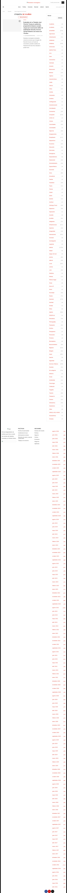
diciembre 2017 (56, 813)
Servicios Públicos (56, 364)
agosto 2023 (55, 563)
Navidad (56, 302)
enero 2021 (55, 677)
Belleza (56, 72)
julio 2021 (54, 655)
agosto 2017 (55, 828)
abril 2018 (54, 798)
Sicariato (56, 367)
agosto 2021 (55, 651)
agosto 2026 (55, 431)
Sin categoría (56, 370)
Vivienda (56, 419)
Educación (56, 147)
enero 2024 (55, 545)
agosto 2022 (55, 607)
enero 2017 (55, 853)
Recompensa (56, 341)
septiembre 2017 (56, 824)
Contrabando (56, 108)
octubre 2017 (55, 820)
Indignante (56, 221)
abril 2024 (54, 534)
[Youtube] (6, 2)
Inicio (19, 6)
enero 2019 (55, 765)
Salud (56, 354)
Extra (56, 173)
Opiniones (36, 443)
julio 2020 (54, 699)
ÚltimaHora (56, 402)
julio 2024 (54, 523)
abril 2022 (54, 622)
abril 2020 (54, 710)
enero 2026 (55, 457)
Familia (56, 179)
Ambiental (56, 40)
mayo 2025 (55, 486)
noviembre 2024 (56, 508)
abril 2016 (54, 887)
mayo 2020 (55, 706)
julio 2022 (54, 611)
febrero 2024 (55, 541)
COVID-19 (56, 118)
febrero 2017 (55, 850)
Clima (56, 89)
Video (56, 409)
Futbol (56, 192)
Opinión (47, 6)
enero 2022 (55, 633)
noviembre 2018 (56, 773)
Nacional (36, 6)
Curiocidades (56, 124)
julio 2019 (54, 743)
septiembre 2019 (56, 736)
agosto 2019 (55, 740)
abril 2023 (54, 578)
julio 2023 (54, 567)
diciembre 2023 (56, 549)
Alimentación (56, 37)
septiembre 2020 (56, 692)
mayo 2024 (55, 530)
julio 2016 (54, 876)
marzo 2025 (55, 493)
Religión (56, 351)
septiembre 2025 (56, 471)
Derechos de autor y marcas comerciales (25, 438)
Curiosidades (56, 127)
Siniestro (56, 373)
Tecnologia (56, 383)
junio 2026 (55, 438)
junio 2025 (55, 482)
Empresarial (56, 160)
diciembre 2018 (56, 769)
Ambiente (56, 43)
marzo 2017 (55, 846)
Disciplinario (56, 137)
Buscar (49, 15)
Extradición (56, 176)
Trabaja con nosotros (23, 440)
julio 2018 (54, 787)
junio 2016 (55, 879)
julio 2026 (54, 435)
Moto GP (56, 286)
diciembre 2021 (56, 637)
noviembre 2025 (56, 464)
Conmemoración (56, 105)
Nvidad (56, 305)
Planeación (56, 325)
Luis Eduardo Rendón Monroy (30, 35)
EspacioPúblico (56, 166)
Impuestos (56, 208)
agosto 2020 (55, 695)
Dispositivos (56, 140)
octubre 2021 (55, 644)
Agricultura (56, 33)
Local (56, 263)
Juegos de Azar (56, 254)
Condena (56, 98)
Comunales (56, 95)
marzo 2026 (55, 449)
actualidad (56, 30)
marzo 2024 (55, 537)
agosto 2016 (55, 872)
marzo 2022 (55, 626)
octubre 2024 (55, 512)
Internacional (56, 234)
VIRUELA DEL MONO (56, 412)
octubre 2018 (55, 776)
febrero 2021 (55, 673)
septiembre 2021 (56, 648)
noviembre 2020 (56, 684)
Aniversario (56, 46)
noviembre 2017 (56, 817)
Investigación (56, 241)
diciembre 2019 (56, 725)
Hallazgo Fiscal (56, 205)
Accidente (56, 27)
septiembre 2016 (56, 868)
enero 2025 (55, 501)
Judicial (42, 6)
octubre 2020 (55, 688)
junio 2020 (55, 703)
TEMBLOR (56, 386)
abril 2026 (54, 446)
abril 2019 (54, 754)
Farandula (56, 182)
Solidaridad (56, 380)
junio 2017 (55, 835)
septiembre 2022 (56, 604)
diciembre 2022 (56, 593)
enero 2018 (55, 809)
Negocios (36, 441)
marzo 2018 (55, 802)
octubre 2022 (55, 600)
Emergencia (56, 153)
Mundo (56, 296)
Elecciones (56, 150)
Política (24, 6)
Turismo (56, 399)
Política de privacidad (23, 430)
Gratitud (56, 202)
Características (56, 79)
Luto (56, 270)
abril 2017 (54, 842)
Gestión (56, 199)
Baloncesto (56, 69)
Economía (30, 6)
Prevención (56, 335)
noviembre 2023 (56, 552)
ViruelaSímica (56, 415)
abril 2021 (54, 666)
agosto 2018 (55, 784)
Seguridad (56, 360)
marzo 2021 (55, 670)
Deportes (56, 131)
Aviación (56, 66)
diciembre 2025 (56, 460)
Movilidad (56, 292)
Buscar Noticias (63, 2)
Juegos (56, 250)
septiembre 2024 (56, 515)
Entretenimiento (56, 163)
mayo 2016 (55, 883)
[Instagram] (4, 2)
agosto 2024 (55, 519)
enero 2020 (55, 721)
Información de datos (23, 435)
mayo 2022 (55, 618)
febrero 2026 (55, 453)
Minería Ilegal (56, 279)
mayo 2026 (55, 442)
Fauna (56, 186)
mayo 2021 (55, 662)
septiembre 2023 (56, 560)
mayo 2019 (55, 751)
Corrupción (56, 114)
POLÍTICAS (21, 428)
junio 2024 (55, 526)
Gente (56, 195)
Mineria (56, 276)
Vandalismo (56, 406)
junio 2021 (55, 659)
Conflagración (56, 101)
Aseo (56, 56)
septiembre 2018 (56, 780)
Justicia (56, 257)
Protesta (56, 338)
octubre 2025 (55, 468)
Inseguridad (56, 231)
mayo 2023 (55, 574)
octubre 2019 (55, 732)
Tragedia (56, 389)
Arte (56, 53)
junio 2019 (55, 747)
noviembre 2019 (56, 729)
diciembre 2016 (56, 857)
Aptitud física (56, 50)
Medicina (56, 273)
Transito (56, 393)
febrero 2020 (55, 718)
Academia (56, 24)
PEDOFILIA (56, 315)
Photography (56, 322)
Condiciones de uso (23, 433)
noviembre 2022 (56, 596)
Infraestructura (56, 224)
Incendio (56, 215)
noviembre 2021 (56, 640)
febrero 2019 (55, 762)
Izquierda (56, 244)
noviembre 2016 (56, 861)
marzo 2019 (55, 758)
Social (56, 377)
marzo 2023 (55, 582)
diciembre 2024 (56, 504)
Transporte (56, 396)
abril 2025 (54, 490)
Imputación (56, 211)
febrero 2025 (55, 497)
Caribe (56, 82)
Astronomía (56, 59)
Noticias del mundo (39, 430)
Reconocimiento (56, 344)
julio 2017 (54, 831)
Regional (56, 347)
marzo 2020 (55, 714)
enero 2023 (55, 589)
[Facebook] (3, 2)
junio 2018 (55, 791)
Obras (56, 309)
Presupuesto (56, 331)
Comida (56, 92)
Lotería (56, 267)
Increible (56, 218)
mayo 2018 (55, 795)
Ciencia (56, 85)
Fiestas (56, 189)
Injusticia (56, 228)
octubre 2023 (55, 556)
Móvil (56, 289)
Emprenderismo (56, 156)
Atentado (56, 63)
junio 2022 (55, 615)
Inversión (56, 237)
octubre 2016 (55, 865)
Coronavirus (56, 111)
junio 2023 (55, 571)
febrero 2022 (55, 629)
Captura (56, 76)
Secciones (37, 428)
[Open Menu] (3, 7)
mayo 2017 (55, 839)
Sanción (56, 357)
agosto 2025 (55, 475)
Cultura (56, 121)
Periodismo (56, 318)
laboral (56, 260)
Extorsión (56, 169)
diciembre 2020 (56, 681)
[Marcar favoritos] (20, 21)
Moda (56, 283)
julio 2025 (54, 479)
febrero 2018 (55, 806)
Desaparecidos (56, 134)
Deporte (36, 435)
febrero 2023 (55, 585)
